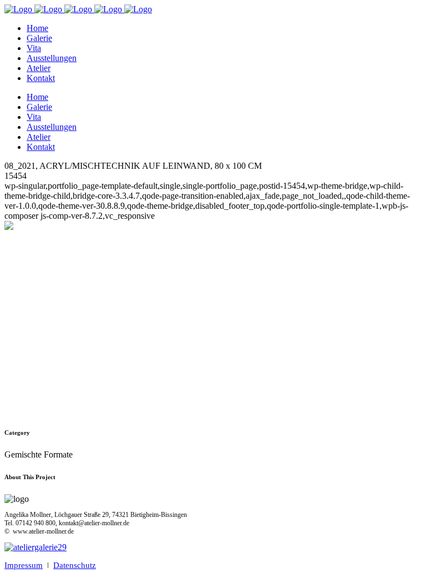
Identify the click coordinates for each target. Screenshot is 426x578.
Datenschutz (74, 565)
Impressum (23, 565)
